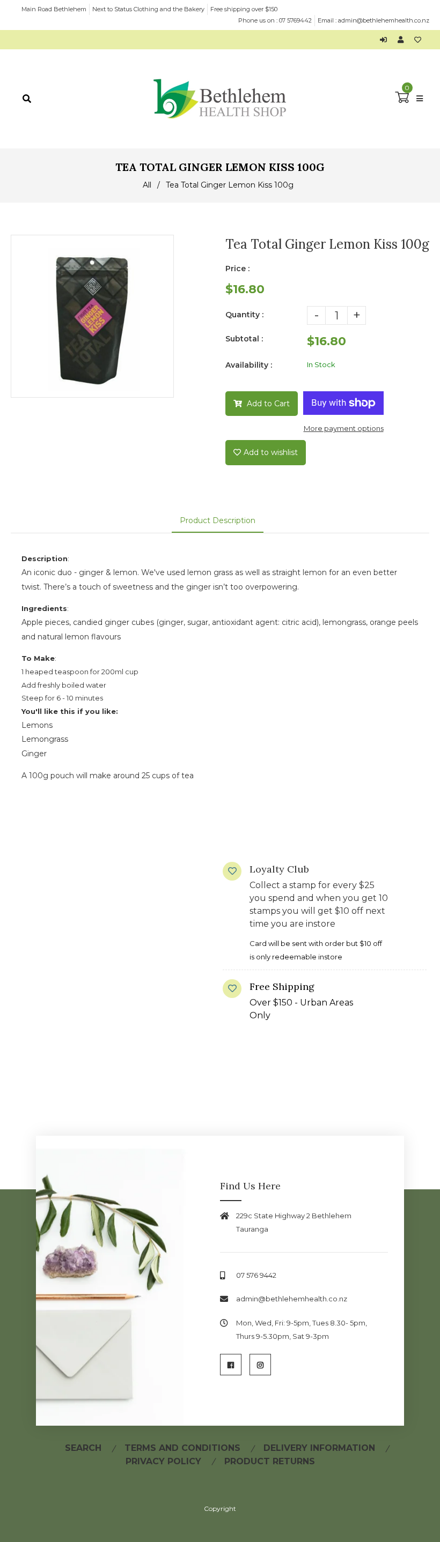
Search (83, 1448)
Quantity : (244, 314)
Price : (237, 268)
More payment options (344, 428)
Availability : (248, 365)
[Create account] (403, 39)
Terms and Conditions (182, 1448)
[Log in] (386, 39)
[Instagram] (260, 1364)
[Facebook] (230, 1364)
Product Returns (269, 1461)
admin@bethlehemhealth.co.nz (383, 20)
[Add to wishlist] (417, 39)
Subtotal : (244, 339)
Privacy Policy (163, 1461)
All (147, 185)
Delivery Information (319, 1448)
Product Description (217, 520)
